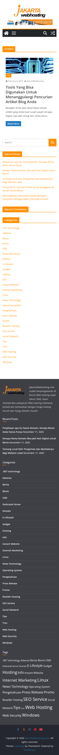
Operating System (12, 305)
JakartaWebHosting (35, 81)
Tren (5, 346)
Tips (8, 75)
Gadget (6, 269)
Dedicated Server (12, 253)
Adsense (7, 233)
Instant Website (11, 284)
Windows (7, 362)
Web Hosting (9, 351)
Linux (5, 295)
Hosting (7, 274)
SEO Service (9, 331)
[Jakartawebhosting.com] (6, 33)
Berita (6, 238)
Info (5, 279)
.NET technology (11, 228)
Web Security (9, 356)
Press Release (10, 315)
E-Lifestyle (8, 264)
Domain (7, 258)
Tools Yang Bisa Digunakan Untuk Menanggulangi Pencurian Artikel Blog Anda (29, 94)
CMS (5, 248)
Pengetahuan (10, 310)
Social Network (10, 336)
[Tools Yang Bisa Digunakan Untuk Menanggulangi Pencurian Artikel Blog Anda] (29, 65)
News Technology (12, 300)
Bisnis (6, 243)
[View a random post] (52, 33)
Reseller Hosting (11, 325)
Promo (6, 320)
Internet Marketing (12, 289)
